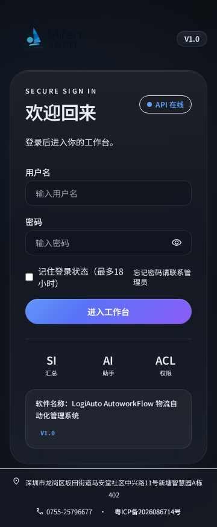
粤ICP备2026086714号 (148, 511)
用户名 (38, 172)
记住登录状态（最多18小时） (81, 277)
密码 (33, 222)
